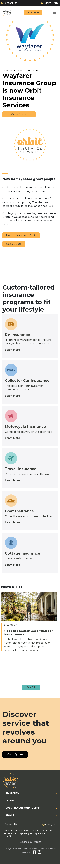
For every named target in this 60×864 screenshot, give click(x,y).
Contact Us (10, 3)
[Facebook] (34, 853)
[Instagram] (39, 853)
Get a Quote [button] (19, 114)
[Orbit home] (7, 12)
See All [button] (30, 687)
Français (50, 824)
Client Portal (51, 3)
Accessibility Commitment (17, 830)
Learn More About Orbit (21, 235)
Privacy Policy (29, 833)
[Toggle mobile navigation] (54, 12)
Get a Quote (14, 243)
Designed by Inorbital (30, 842)
